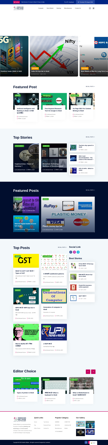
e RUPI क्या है (47, 344)
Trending (17, 2)
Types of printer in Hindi (25, 393)
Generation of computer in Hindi (52, 308)
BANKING (17, 95)
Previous (88, 370)
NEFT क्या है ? (82, 296)
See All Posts (90, 86)
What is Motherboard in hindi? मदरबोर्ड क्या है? (81, 394)
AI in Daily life (20, 207)
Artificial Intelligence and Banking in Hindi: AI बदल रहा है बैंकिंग (26, 111)
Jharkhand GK (68, 425)
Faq (35, 425)
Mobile (66, 428)
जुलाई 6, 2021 (83, 279)
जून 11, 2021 (83, 298)
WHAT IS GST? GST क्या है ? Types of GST (24, 272)
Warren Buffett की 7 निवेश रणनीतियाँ (23, 345)
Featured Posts (47, 425)
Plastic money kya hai (52, 226)
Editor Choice (37, 428)
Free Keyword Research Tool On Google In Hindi (53, 110)
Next (92, 370)
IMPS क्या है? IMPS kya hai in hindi (25, 309)
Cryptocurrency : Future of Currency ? (24, 165)
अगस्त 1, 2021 (83, 268)
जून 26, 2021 (83, 289)
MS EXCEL (57, 425)
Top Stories (46, 422)
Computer (40, 8)
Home (35, 422)
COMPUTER (46, 146)
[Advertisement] (54, 23)
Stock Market (50, 8)
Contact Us (78, 8)
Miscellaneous (68, 8)
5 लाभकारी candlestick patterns (53, 274)
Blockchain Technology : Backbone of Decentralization (53, 165)
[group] (54, 56)
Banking (59, 8)
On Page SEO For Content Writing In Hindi (82, 110)
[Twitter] (93, 8)
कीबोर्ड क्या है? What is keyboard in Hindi (51, 394)
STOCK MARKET (19, 146)
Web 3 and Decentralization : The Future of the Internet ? (86, 157)
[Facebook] (90, 8)
